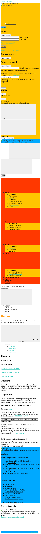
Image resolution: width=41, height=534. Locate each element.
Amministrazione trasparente (14, 499)
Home (7, 306)
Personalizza (5, 419)
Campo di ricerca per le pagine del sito (13, 286)
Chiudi (3, 88)
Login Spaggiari (15, 75)
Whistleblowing (10, 495)
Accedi (4, 27)
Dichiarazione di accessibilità (14, 492)
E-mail (22, 68)
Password (23, 39)
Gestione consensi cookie (13, 497)
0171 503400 (12, 463)
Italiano (11, 409)
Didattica (7, 307)
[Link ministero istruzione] (9, 3)
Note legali (8, 486)
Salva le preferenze (16, 446)
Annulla (4, 138)
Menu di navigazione (27, 340)
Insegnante (12, 348)
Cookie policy (9, 484)
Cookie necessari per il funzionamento (13, 439)
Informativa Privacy (11, 488)
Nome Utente (24, 37)
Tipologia (12, 346)
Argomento (12, 352)
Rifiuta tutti (17, 419)
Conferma (10, 138)
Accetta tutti (31, 419)
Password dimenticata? (8, 43)
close (3, 175)
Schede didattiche (10, 309)
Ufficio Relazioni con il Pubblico (15, 490)
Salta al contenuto (6, 1)
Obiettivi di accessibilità (12, 493)
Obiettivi (11, 350)
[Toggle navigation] (16, 166)
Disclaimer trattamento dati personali (12, 517)
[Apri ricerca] (24, 151)
